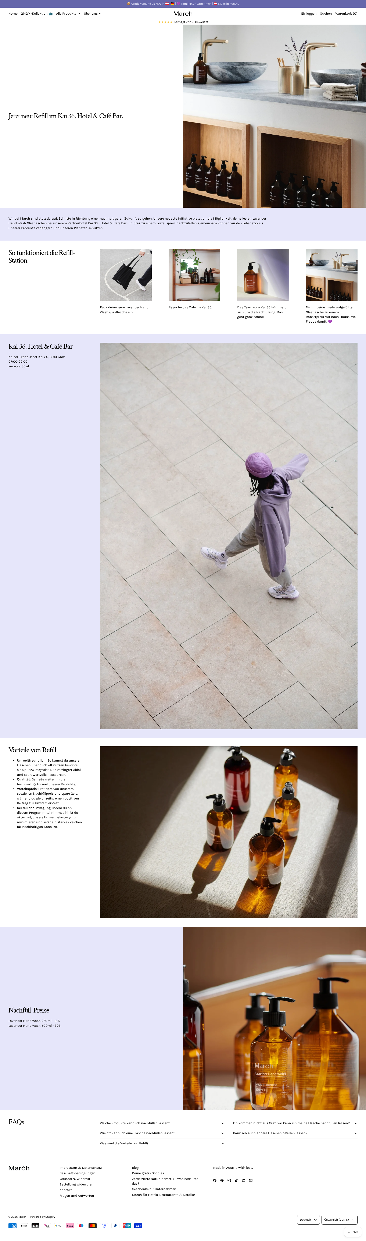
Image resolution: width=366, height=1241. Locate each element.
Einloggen (309, 13)
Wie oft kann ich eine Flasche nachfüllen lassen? (137, 1133)
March (22, 1216)
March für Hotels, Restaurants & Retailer (163, 1195)
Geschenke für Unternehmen (154, 1189)
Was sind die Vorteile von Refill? (124, 1143)
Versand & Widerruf (75, 1179)
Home (13, 13)
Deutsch (305, 1220)
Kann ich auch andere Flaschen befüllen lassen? (270, 1133)
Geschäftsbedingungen (77, 1173)
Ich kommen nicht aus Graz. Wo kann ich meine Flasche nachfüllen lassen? (291, 1123)
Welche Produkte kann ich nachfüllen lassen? (135, 1123)
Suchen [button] (326, 13)
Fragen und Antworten (77, 1196)
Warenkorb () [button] (346, 13)
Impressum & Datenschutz (81, 1168)
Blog (135, 1168)
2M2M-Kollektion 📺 (37, 13)
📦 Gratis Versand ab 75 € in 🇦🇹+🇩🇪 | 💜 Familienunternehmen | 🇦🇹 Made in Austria (183, 4)
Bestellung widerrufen (76, 1184)
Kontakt (66, 1190)
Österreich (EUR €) (336, 1220)
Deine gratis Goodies (148, 1173)
